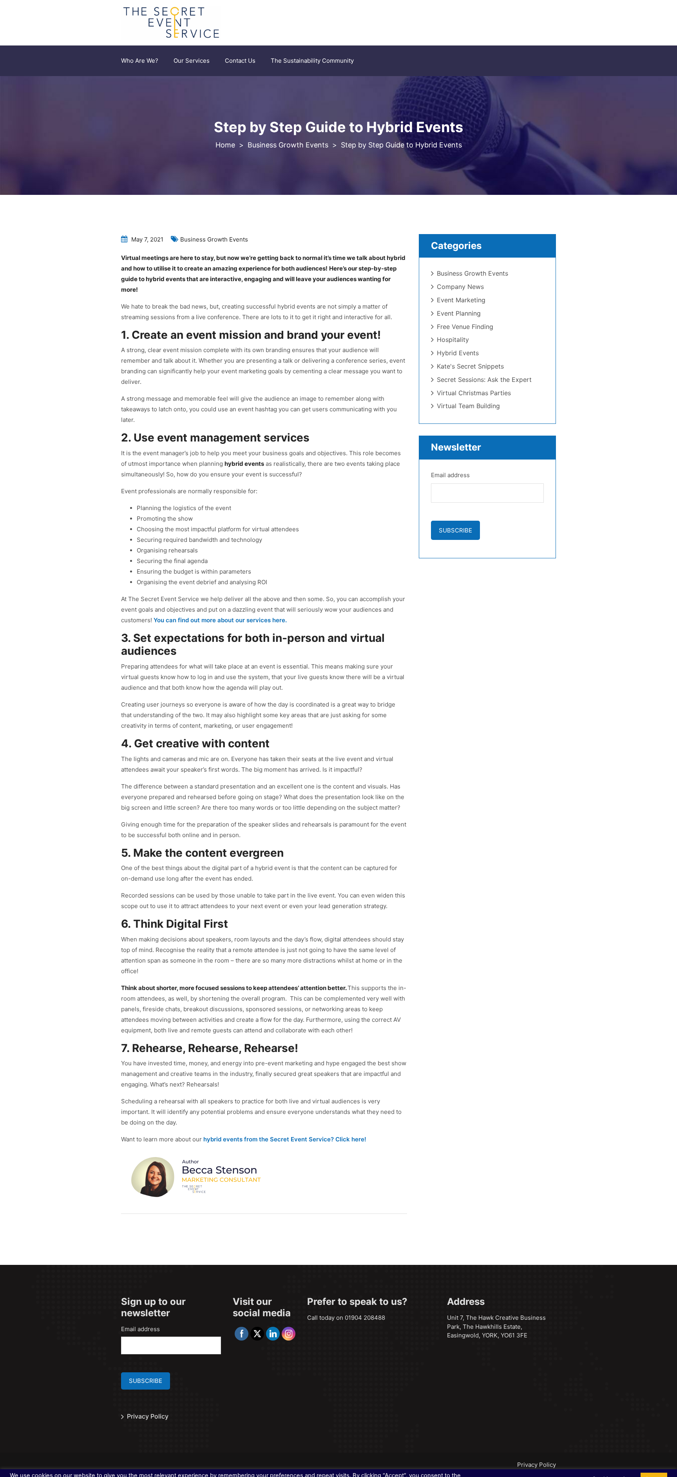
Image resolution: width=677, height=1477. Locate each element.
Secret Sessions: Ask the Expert (484, 379)
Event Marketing (461, 300)
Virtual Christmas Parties (474, 393)
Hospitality (453, 339)
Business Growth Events (214, 239)
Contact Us (240, 60)
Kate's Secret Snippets (470, 366)
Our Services (192, 60)
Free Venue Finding (465, 327)
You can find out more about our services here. (220, 620)
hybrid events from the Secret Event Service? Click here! (284, 1139)
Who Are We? (139, 60)
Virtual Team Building (468, 406)
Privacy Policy (147, 1416)
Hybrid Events (458, 353)
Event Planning (459, 313)
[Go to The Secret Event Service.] (225, 145)
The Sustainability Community (312, 60)
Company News (460, 287)
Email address (450, 475)
